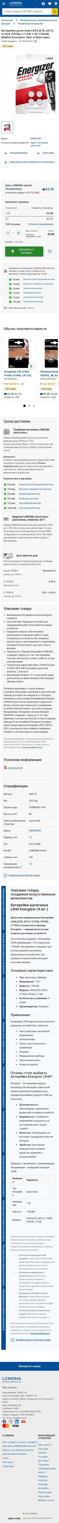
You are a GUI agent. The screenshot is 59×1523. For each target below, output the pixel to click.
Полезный (8, 1466)
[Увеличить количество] (8, 233)
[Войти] (43, 4)
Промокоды (45, 1492)
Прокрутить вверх (29, 1366)
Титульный (7, 20)
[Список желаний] (50, 4)
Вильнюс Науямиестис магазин (38, 284)
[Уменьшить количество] (18, 233)
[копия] (35, 41)
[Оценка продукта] (13, 384)
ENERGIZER (36, 138)
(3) (22, 384)
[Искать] (55, 11)
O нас (5, 1458)
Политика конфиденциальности (47, 1468)
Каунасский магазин (33, 288)
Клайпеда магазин (32, 293)
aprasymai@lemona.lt (32, 747)
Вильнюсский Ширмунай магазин (39, 279)
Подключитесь (13, 188)
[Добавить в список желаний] (50, 251)
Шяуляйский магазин (33, 297)
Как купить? (45, 1444)
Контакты (7, 1462)
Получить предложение (40, 224)
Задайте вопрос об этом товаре (24, 875)
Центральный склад (33, 301)
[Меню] (4, 4)
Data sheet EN (15, 768)
